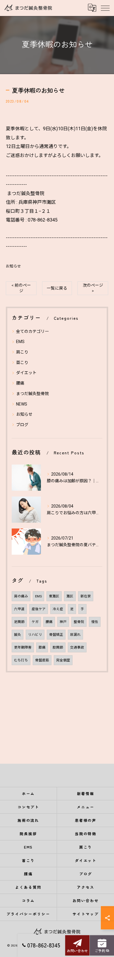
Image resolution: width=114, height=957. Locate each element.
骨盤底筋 (42, 660)
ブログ (22, 424)
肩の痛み (21, 596)
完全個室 (63, 660)
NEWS (21, 404)
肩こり (22, 352)
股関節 (58, 647)
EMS (20, 341)
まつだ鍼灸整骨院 (32, 393)
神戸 (63, 622)
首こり (22, 362)
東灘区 (54, 596)
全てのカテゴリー (32, 331)
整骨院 (79, 622)
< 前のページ (21, 288)
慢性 (94, 622)
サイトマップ (85, 914)
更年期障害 (23, 647)
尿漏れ (75, 635)
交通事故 (77, 647)
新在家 (85, 596)
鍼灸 (17, 635)
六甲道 (19, 609)
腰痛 (20, 383)
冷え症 (58, 609)
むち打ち (21, 660)
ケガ (35, 622)
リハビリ (35, 635)
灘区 (69, 596)
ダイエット (26, 372)
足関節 (19, 622)
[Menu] (105, 7)
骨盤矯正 (56, 635)
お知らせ (13, 266)
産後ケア (39, 609)
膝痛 (42, 647)
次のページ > (93, 288)
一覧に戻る (57, 288)
